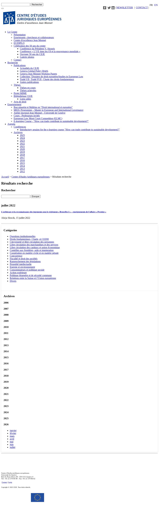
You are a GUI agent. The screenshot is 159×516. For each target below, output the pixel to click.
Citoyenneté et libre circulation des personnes (32, 242)
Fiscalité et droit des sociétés (23, 258)
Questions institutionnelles (22, 236)
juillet (12, 447)
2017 (22, 157)
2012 (22, 171)
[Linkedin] (113, 7)
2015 (22, 163)
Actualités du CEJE (29, 68)
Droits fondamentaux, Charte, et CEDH (29, 239)
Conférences (20, 126)
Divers (13, 281)
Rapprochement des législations (25, 261)
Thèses (17, 85)
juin (12, 444)
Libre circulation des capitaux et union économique (35, 247)
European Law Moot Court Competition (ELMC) (38, 118)
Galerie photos (27, 57)
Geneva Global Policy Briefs (34, 71)
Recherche (12, 62)
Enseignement (14, 104)
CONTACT (142, 7)
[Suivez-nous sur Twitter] (109, 7)
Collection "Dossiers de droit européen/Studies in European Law (51, 76)
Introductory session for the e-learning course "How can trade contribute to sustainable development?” (70, 129)
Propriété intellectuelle (21, 264)
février (13, 433)
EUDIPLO (19, 43)
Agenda (11, 124)
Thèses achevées (28, 90)
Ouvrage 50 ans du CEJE (32, 54)
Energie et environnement (22, 267)
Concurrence (16, 256)
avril (12, 439)
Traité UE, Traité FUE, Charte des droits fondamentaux (47, 79)
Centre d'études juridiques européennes (30, 176)
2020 (22, 149)
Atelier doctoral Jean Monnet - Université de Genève (39, 113)
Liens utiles (25, 99)
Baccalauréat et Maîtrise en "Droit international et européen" (43, 107)
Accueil (5, 176)
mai (11, 441)
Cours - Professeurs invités (27, 115)
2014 (22, 166)
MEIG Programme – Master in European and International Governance (48, 110)
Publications (20, 65)
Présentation (20, 34)
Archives (18, 132)
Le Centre (12, 32)
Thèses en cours (28, 87)
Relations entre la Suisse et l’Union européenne (33, 278)
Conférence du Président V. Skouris (37, 48)
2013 (22, 168)
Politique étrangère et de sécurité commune (31, 275)
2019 (22, 152)
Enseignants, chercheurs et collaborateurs (34, 37)
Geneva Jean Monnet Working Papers (38, 73)
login (10, 482)
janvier (13, 430)
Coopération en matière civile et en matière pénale (34, 253)
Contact (17, 59)
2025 (22, 135)
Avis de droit (20, 101)
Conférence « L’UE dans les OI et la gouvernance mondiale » (50, 51)
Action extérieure (18, 272)
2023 (22, 140)
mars (12, 436)
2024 (22, 138)
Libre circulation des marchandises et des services (34, 244)
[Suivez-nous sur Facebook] (104, 7)
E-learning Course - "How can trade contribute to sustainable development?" (51, 121)
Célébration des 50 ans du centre (29, 46)
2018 (22, 154)
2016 (22, 160)
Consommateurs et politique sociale (27, 269)
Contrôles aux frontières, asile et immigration (32, 250)
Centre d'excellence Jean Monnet (30, 40)
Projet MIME (20, 93)
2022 (22, 143)
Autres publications (29, 82)
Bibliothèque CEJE (23, 96)
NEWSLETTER (124, 7)
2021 (22, 146)
